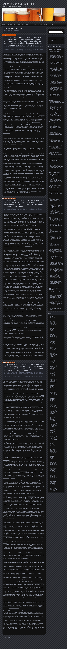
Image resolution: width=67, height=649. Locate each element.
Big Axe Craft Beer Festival (23, 480)
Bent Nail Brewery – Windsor (55, 182)
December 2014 (52, 450)
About (45, 24)
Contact (52, 24)
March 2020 (52, 375)
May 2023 (51, 330)
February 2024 (52, 320)
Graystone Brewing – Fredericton (55, 84)
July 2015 (51, 442)
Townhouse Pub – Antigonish (55, 276)
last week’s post (10, 515)
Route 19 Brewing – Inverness (55, 252)
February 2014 (52, 462)
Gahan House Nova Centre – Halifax (56, 201)
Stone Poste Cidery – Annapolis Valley (56, 269)
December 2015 (52, 436)
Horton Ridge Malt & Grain (26, 209)
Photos (40, 24)
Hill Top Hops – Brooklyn (54, 212)
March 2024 (52, 318)
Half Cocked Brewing (39, 373)
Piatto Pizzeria (21, 552)
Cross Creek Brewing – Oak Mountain (56, 69)
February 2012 (52, 489)
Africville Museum (7, 402)
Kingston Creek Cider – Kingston (55, 97)
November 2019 (52, 380)
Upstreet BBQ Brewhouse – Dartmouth (56, 284)
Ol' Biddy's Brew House (19, 49)
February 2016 (52, 433)
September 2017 (53, 411)
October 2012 (52, 480)
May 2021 (51, 359)
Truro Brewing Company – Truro (55, 277)
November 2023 (52, 323)
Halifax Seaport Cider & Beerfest (15, 583)
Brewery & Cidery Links (22, 24)
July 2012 (51, 483)
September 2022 (53, 340)
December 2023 (52, 322)
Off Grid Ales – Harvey (54, 113)
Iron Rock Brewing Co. (26, 375)
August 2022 (52, 341)
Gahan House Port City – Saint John (56, 80)
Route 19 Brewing (21, 376)
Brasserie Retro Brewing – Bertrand (56, 61)
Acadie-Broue (18, 208)
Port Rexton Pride (36, 49)
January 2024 (52, 321)
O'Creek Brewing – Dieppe (54, 112)
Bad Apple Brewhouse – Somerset (56, 181)
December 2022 (52, 336)
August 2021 (52, 355)
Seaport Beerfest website (14, 608)
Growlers (33, 24)
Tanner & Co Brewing (26, 210)
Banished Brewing (29, 46)
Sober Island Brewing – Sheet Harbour (56, 264)
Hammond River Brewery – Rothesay (56, 89)
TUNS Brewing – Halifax (54, 278)
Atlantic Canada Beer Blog (18, 3)
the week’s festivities (15, 417)
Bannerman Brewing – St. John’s (55, 140)
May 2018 (51, 401)
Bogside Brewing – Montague (55, 292)
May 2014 (51, 458)
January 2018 (52, 406)
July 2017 (51, 413)
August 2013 (52, 469)
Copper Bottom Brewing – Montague (56, 294)
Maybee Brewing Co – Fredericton (56, 106)
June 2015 (52, 443)
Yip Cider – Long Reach (54, 132)
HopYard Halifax (6, 49)
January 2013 (52, 476)
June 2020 (52, 372)
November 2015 (52, 437)
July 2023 (51, 328)
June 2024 (52, 316)
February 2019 (52, 391)
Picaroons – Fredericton (54, 114)
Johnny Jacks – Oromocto (54, 94)
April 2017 (51, 417)
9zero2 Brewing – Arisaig (54, 175)
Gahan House (9, 209)
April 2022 (51, 346)
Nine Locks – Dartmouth (54, 233)
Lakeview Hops (6, 536)
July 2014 (51, 456)
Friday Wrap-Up (10, 46)
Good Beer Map (11, 24)
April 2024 (51, 317)
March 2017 (52, 418)
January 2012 (52, 490)
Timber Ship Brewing (34, 376)
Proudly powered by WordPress (27, 645)
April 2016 (51, 431)
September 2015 (53, 439)
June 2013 (52, 471)
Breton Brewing (9, 373)
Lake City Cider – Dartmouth (55, 218)
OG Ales (5, 530)
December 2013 (52, 464)
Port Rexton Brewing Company (30, 508)
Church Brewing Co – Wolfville (55, 194)
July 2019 (51, 385)
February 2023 (52, 334)
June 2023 (52, 329)
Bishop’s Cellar (6, 453)
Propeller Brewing (14, 376)
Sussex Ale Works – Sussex (55, 122)
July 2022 (51, 342)
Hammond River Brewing (16, 375)
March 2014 (52, 461)
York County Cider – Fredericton (55, 133)
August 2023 (52, 327)
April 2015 (51, 445)
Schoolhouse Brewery (11, 50)
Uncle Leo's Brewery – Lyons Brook (56, 282)
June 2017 (52, 414)
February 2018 (52, 405)
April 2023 (51, 331)
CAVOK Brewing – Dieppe (54, 65)
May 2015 (51, 444)
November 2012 (52, 478)
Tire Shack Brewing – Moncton (55, 128)
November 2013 (52, 465)
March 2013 (52, 475)
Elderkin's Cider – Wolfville (54, 199)
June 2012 (52, 484)
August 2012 (52, 482)
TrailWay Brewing (34, 210)
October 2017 (52, 410)
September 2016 (53, 425)
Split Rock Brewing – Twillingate (55, 165)
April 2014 (51, 459)
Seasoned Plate (27, 376)
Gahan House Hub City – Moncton (56, 78)
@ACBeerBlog (24, 613)
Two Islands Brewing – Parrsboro (55, 281)
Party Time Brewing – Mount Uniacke (56, 245)
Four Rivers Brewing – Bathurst (55, 75)
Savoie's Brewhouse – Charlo (55, 118)
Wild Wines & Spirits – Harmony (55, 287)
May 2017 (51, 416)
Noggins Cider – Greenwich (55, 236)
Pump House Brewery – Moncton (55, 115)
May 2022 (51, 344)
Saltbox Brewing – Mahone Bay (55, 255)
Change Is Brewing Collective (14, 48)
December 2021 (52, 350)
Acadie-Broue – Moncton (54, 54)
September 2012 (53, 481)
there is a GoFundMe (15, 628)
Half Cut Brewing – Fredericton (55, 88)
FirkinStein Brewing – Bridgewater (56, 200)
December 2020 (52, 365)
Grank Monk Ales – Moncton (55, 83)
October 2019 (52, 381)
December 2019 (52, 379)
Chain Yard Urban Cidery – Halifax (56, 193)
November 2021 (52, 352)
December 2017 (52, 407)
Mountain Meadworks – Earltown (55, 227)
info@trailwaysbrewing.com (28, 549)
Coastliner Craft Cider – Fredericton (56, 68)
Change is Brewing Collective (29, 396)
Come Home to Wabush (14, 406)
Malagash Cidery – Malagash (55, 224)
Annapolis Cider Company (21, 46)
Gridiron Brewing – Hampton (55, 86)
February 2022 (52, 348)
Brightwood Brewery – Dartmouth (56, 188)
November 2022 (52, 337)
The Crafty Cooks (9, 569)
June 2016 (52, 429)
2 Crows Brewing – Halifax (54, 174)
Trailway (18, 541)
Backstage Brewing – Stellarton (55, 180)
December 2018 (52, 393)
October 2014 (52, 452)
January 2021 (52, 363)
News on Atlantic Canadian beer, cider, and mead (14, 6)
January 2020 (52, 378)
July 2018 (51, 399)
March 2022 (52, 347)
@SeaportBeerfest (39, 613)
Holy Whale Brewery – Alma (55, 93)
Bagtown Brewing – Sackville (55, 55)
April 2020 (51, 374)
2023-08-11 (13, 35)
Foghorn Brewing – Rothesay (55, 74)
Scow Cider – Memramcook (55, 119)
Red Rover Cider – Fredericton (55, 116)
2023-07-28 (14, 198)
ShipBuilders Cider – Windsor (55, 261)
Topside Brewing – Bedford (54, 275)
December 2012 (52, 477)
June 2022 (52, 343)
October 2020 (52, 367)
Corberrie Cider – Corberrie (55, 195)
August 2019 (52, 384)
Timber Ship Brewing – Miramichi (56, 127)
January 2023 (52, 335)
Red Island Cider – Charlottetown (56, 303)
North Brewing (12, 49)
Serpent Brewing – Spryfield (55, 259)
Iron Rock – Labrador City (54, 149)
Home (3, 24)
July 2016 (51, 427)
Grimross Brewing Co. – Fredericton (56, 87)
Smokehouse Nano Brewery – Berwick (56, 263)
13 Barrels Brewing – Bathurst (55, 51)
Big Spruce (20, 425)
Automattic (43, 645)
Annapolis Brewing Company (26, 208)
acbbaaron (8, 35)
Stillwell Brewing (19, 210)
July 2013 (51, 470)
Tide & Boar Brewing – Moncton (55, 126)
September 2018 (53, 397)
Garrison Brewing (23, 48)
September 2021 (53, 354)
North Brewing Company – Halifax (56, 237)
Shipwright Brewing (18, 50)
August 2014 (52, 455)
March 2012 (52, 488)
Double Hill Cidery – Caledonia (55, 295)
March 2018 (52, 404)
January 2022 (52, 349)
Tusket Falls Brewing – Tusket (55, 280)
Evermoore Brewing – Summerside (56, 296)
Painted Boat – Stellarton (54, 244)
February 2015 (52, 448)
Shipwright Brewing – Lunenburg (55, 262)
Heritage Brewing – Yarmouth (55, 211)
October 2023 (52, 324)
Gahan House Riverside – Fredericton (56, 81)
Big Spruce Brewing (36, 46)
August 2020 (52, 369)
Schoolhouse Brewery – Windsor (55, 256)
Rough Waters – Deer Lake (54, 162)
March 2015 (52, 446)
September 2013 (53, 468)
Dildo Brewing (32, 373)
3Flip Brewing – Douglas (54, 52)
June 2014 (52, 457)
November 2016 (52, 423)
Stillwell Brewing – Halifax (54, 268)
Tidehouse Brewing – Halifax (55, 274)
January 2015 (52, 449)
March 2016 (52, 432)
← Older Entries (6, 637)
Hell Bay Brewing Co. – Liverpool (56, 210)
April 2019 (51, 388)
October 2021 (52, 353)
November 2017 (52, 408)
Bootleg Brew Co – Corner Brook (55, 143)
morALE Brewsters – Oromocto (55, 109)
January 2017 (52, 420)
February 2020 (52, 376)
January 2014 (52, 463)
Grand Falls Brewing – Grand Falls (56, 82)
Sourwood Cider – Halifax (54, 265)
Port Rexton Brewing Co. (28, 49)
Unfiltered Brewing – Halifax (55, 283)
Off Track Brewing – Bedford (55, 238)
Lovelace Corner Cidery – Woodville (56, 220)
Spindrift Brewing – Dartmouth (55, 267)
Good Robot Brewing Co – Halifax (56, 204)
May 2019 (51, 387)
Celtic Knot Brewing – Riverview (55, 67)
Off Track (13, 478)
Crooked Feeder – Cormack (55, 147)
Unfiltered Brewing (33, 50)
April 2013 (51, 474)
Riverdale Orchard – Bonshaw (55, 304)
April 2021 (51, 360)
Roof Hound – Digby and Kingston (56, 251)
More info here (6, 549)
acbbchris (7, 362)
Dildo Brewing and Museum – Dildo (56, 148)
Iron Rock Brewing (34, 406)
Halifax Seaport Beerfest (38, 48)
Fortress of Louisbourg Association (32, 458)
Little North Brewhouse (35, 209)
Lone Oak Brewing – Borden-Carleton (56, 298)
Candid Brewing (15, 373)
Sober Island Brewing (26, 50)
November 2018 (52, 394)
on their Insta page (33, 516)
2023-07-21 (13, 362)
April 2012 (51, 487)
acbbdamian (8, 198)
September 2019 (53, 382)
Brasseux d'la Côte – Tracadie (55, 62)
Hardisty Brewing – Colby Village (55, 208)
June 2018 (52, 400)
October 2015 (52, 438)
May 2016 (51, 430)
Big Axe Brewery (26, 372)
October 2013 (52, 467)
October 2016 (52, 424)
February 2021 (52, 362)
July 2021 (51, 356)
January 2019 (52, 392)
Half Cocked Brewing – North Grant (56, 205)
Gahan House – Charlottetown (55, 297)
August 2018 (52, 398)
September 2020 (53, 368)
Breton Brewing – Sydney (54, 187)
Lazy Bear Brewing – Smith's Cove (56, 219)
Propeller (9, 443)
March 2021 (52, 361)
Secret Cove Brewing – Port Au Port (56, 164)
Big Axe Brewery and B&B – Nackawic (56, 56)
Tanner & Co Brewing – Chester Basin (56, 270)
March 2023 (52, 333)
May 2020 (51, 373)
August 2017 (52, 412)
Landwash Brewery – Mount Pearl (56, 151)
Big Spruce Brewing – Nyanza (55, 184)
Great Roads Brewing (30, 48)
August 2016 (52, 426)
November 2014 (52, 451)
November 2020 (52, 366)
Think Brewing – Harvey (54, 125)
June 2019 (52, 386)
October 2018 (52, 395)
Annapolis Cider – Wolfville (54, 179)
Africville (40, 393)
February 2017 (52, 419)
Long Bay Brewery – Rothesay (55, 101)
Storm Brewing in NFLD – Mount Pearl (56, 166)
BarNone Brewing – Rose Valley (55, 291)
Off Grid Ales (38, 375)
